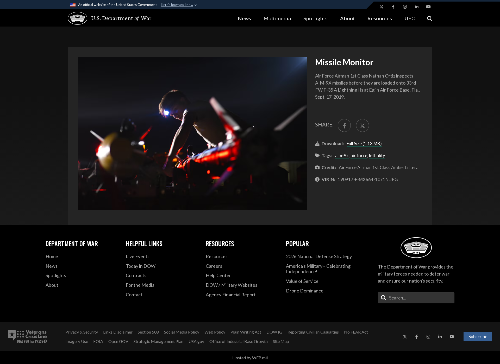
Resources (379, 18)
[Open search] (430, 18)
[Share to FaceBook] (344, 125)
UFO (410, 18)
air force (359, 155)
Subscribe (477, 336)
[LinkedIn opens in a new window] (417, 7)
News (244, 18)
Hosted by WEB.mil (250, 357)
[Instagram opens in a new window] (405, 7)
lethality (377, 155)
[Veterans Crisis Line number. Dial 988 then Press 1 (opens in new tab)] (27, 336)
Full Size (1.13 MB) (364, 143)
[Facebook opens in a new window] (393, 7)
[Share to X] (362, 125)
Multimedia (277, 18)
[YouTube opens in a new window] (428, 7)
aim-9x (342, 155)
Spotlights (315, 18)
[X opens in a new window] (381, 7)
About (347, 18)
